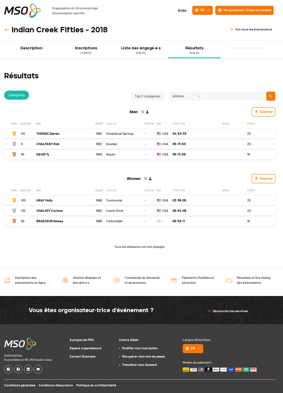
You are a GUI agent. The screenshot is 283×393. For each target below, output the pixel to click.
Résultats (194, 50)
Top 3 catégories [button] (147, 96)
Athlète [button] (178, 96)
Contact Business (83, 356)
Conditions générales (19, 385)
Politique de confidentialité (96, 385)
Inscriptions (86, 50)
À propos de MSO (82, 340)
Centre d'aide (128, 340)
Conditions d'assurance (56, 385)
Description (31, 48)
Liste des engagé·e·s (141, 50)
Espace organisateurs (86, 348)
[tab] (31, 49)
